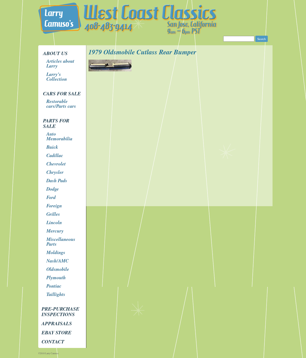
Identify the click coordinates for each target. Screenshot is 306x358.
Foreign (54, 205)
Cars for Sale (62, 93)
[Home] (153, 33)
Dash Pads (56, 180)
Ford (51, 197)
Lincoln (54, 222)
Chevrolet (56, 163)
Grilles (53, 213)
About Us (55, 53)
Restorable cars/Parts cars (61, 103)
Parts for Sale (56, 123)
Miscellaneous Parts (60, 241)
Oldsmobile (57, 269)
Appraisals (57, 323)
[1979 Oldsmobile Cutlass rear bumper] (110, 70)
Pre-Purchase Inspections (60, 311)
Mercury (55, 230)
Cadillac (54, 155)
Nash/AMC (57, 260)
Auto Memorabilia (59, 136)
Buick (52, 146)
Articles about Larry (60, 63)
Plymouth (56, 277)
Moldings (55, 252)
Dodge (52, 188)
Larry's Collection (56, 76)
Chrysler (55, 172)
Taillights (55, 294)
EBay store (56, 332)
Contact (53, 341)
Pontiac (53, 285)
